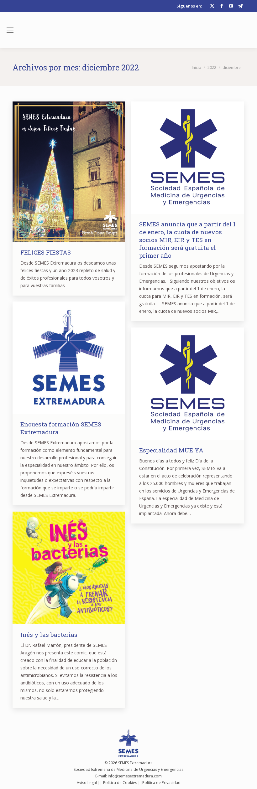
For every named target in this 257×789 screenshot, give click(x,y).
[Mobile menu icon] (10, 30)
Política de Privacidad (161, 782)
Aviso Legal (87, 782)
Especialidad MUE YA (171, 450)
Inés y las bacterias (48, 634)
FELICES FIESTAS (45, 252)
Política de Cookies (120, 782)
